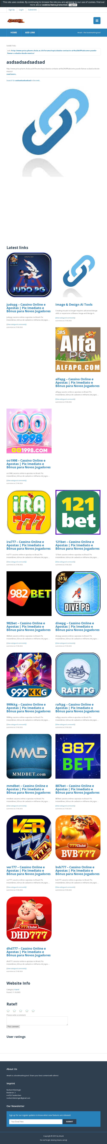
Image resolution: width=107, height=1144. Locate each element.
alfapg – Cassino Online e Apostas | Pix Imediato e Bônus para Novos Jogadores (77, 382)
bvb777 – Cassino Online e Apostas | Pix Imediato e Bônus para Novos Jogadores (77, 870)
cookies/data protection (55, 4)
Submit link (32, 10)
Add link (30, 32)
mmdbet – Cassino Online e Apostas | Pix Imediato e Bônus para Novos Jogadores (28, 789)
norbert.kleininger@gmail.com (18, 1098)
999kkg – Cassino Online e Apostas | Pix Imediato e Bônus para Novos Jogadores (28, 707)
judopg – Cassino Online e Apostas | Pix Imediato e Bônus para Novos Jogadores (28, 307)
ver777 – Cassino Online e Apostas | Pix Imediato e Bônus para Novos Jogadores (28, 870)
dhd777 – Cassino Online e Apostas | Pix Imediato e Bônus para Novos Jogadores (28, 951)
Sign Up (12, 10)
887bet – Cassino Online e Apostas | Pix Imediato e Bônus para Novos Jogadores (77, 789)
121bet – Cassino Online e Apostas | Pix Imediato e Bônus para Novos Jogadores (77, 545)
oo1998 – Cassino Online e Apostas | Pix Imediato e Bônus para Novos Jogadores (28, 463)
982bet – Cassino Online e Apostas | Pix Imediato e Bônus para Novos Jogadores (28, 626)
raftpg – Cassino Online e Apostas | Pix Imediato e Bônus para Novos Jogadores (77, 707)
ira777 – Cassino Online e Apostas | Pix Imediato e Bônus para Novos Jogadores (28, 545)
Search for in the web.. (23, 80)
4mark (61, 1136)
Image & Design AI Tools (73, 304)
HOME (14, 32)
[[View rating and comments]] (16, 324)
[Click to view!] (53, 130)
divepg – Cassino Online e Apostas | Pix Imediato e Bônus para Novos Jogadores (77, 626)
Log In (21, 10)
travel (16, 989)
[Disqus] (53, 209)
